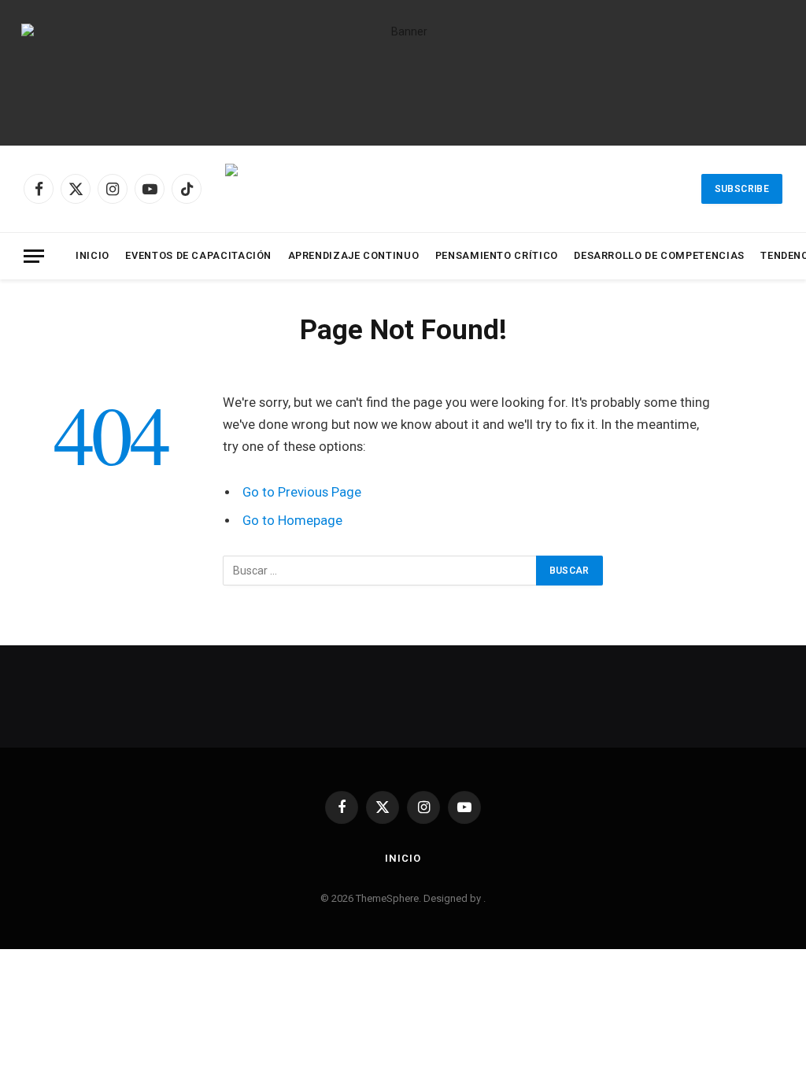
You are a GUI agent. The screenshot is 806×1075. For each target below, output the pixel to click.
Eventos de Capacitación (198, 255)
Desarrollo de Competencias (659, 255)
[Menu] (34, 256)
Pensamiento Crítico (496, 255)
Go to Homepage (292, 520)
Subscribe (742, 188)
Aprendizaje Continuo (354, 255)
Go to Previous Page (301, 492)
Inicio (92, 255)
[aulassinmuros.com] (423, 189)
